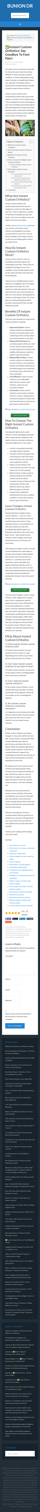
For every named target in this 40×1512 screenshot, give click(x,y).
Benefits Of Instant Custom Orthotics (17, 156)
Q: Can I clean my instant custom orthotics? (23, 183)
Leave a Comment (11, 64)
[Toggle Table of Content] (30, 142)
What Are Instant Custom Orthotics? (17, 146)
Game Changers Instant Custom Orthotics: (21, 166)
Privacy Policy (26, 1504)
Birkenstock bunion (16, 895)
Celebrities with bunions (18, 867)
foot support (26, 931)
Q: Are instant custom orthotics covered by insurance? (23, 186)
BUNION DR (20, 6)
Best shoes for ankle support (19, 864)
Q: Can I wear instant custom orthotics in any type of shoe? (22, 179)
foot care (28, 929)
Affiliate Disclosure (25, 1506)
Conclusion (12, 190)
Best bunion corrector (17, 845)
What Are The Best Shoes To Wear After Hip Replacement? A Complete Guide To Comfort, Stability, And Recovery (19, 1170)
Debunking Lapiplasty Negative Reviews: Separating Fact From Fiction (18, 1433)
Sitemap (18, 1504)
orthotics (16, 935)
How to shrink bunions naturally (21, 905)
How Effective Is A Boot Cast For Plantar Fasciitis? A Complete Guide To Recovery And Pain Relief (19, 1312)
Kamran (7, 1331)
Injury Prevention (11, 933)
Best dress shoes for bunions (19, 897)
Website (8, 1000)
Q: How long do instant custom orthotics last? (22, 175)
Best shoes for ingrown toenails (20, 892)
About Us (14, 1506)
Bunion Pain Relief (20, 927)
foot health (9, 931)
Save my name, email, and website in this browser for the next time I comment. (18, 1016)
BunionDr (11, 1504)
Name (8, 979)
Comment (9, 956)
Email (7, 990)
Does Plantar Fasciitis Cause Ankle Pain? (18, 1079)
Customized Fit (19, 929)
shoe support (20, 937)
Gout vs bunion (14, 862)
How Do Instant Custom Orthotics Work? (20, 151)
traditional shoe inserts (18, 225)
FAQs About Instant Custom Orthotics (18, 170)
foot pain (17, 931)
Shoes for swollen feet (17, 853)
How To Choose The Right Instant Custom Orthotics (19, 161)
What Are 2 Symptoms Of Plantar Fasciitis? (19, 1046)
